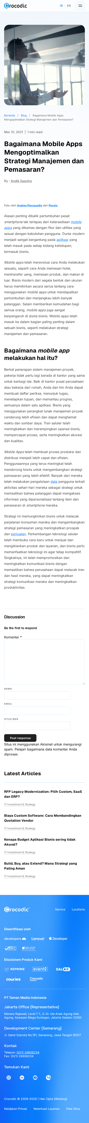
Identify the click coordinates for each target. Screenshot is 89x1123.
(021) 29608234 (28, 1052)
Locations (78, 909)
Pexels (53, 205)
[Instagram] (8, 1077)
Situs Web (11, 719)
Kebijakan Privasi (15, 1108)
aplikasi (62, 240)
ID (61, 5)
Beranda (9, 115)
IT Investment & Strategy (19, 804)
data (54, 481)
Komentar (13, 637)
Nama (8, 688)
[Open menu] (80, 5)
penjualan (18, 534)
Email (8, 703)
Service (60, 909)
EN (69, 5)
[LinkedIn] (21, 1077)
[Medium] (48, 1077)
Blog (24, 115)
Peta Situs (73, 1108)
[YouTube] (35, 1077)
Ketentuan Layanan (47, 1108)
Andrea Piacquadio (29, 205)
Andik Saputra (21, 181)
